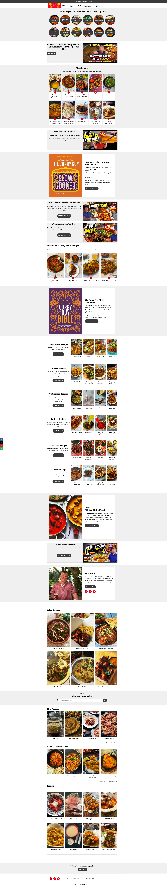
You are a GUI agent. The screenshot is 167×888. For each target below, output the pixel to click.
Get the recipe (91, 525)
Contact (68, 878)
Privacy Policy (76, 878)
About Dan (89, 586)
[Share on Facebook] (1, 439)
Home (63, 5)
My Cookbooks (87, 6)
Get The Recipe (63, 216)
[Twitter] (94, 591)
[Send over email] (1, 448)
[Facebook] (86, 591)
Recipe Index (71, 6)
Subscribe (82, 869)
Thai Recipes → (113, 742)
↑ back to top (90, 878)
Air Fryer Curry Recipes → (111, 781)
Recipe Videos (98, 6)
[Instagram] (90, 591)
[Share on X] (1, 442)
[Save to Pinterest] (1, 445)
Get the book (91, 188)
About (79, 5)
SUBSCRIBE (51, 53)
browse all (58, 354)
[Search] (105, 700)
